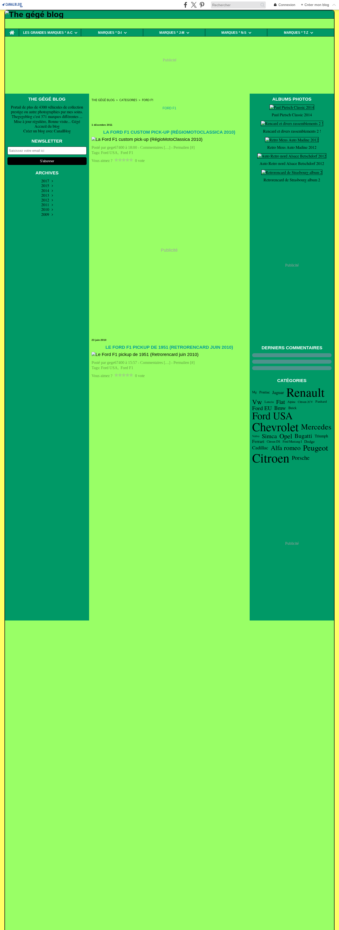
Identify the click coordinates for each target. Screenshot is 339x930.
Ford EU (262, 408)
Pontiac (264, 392)
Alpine (291, 401)
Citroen (270, 458)
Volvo (255, 435)
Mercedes (316, 426)
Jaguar (278, 392)
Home (12, 30)
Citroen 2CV (305, 401)
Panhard (321, 401)
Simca (269, 436)
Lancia (269, 401)
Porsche (300, 458)
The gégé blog (103, 100)
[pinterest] (202, 5)
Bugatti (303, 436)
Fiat (280, 402)
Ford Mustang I (292, 441)
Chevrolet (275, 427)
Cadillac (260, 447)
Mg (254, 392)
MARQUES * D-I (110, 32)
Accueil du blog (47, 126)
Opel (285, 436)
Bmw (280, 408)
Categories (128, 100)
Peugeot (315, 448)
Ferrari (258, 441)
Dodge (309, 441)
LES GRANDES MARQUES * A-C (47, 32)
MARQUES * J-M (171, 32)
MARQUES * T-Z (296, 32)
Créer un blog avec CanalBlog (47, 130)
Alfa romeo (286, 447)
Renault (305, 392)
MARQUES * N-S (233, 32)
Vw (257, 401)
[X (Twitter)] (194, 5)
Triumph (321, 436)
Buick (292, 408)
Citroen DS (273, 441)
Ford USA (272, 416)
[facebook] (185, 5)
